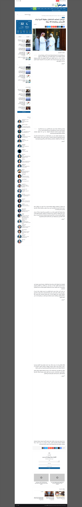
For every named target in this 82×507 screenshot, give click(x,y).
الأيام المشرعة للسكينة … (25, 151)
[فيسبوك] (64, 27)
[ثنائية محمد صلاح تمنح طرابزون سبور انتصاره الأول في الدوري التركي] (28, 45)
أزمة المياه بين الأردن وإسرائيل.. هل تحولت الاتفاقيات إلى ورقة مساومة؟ (26, 127)
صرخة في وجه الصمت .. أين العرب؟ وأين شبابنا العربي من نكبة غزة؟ (26, 201)
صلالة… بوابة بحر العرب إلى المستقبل (25, 141)
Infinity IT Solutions (59, 505)
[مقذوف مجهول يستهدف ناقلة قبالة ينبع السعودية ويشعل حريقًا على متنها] (28, 49)
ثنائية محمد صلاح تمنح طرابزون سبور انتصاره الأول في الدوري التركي (21, 45)
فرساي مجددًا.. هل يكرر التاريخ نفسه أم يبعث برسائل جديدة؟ (26, 137)
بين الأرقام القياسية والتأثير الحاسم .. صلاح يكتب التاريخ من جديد (26, 195)
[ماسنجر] (48, 27)
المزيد (32, 8)
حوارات (49, 8)
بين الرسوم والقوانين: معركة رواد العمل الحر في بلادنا (25, 167)
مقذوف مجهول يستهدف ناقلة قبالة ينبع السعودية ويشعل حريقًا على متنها (21, 49)
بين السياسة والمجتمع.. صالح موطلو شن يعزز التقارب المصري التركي (26, 162)
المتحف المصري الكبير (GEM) (25, 181)
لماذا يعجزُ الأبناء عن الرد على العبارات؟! (25, 147)
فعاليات (35, 8)
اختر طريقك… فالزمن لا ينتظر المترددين (25, 191)
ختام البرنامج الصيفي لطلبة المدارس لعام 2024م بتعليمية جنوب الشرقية (26, 222)
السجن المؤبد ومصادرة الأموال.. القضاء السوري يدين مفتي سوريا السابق (21, 40)
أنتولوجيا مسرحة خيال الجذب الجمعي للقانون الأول (25, 237)
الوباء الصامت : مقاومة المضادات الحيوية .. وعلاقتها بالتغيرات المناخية (25, 232)
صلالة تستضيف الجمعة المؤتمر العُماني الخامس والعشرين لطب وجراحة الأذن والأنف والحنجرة (21, 53)
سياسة (61, 8)
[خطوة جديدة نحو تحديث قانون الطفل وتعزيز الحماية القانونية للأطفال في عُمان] (49, 494)
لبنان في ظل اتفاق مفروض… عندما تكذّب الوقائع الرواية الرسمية (26, 132)
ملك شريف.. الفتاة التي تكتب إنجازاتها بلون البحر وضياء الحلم (25, 177)
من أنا (22, 241)
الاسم (49, 460)
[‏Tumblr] (58, 27)
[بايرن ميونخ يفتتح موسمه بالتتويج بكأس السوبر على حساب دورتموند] (28, 108)
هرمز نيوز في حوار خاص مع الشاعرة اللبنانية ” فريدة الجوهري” (26, 227)
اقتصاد (58, 8)
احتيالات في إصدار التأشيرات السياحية (21, 58)
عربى (60, 15)
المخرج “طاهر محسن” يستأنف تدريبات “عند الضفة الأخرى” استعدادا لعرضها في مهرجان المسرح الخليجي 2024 (25, 217)
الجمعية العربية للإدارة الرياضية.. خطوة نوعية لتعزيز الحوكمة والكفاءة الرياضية (25, 172)
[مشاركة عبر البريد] (46, 27)
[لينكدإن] (60, 27)
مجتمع (42, 8)
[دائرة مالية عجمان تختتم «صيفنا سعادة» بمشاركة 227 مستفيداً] (60, 494)
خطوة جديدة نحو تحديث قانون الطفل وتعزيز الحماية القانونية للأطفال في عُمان (50, 498)
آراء (55, 8)
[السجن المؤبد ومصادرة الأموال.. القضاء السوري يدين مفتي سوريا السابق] (28, 41)
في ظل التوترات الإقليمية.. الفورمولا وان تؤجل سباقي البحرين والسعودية (26, 157)
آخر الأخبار (20, 36)
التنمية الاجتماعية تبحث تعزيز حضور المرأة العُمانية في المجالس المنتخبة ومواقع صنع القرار (38, 498)
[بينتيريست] (56, 27)
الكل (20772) (24, 111)
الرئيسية (64, 8)
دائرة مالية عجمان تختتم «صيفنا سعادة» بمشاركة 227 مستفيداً (60, 498)
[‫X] (62, 27)
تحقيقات (52, 8)
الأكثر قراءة (27, 36)
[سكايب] (50, 27)
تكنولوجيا (38, 8)
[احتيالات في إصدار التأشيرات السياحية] (28, 58)
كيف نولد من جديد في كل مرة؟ (25, 205)
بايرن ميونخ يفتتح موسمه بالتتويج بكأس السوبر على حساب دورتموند (21, 107)
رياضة (45, 8)
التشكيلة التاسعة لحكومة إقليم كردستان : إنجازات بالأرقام (25, 211)
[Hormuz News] (58, 4)
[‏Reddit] (54, 27)
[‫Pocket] (52, 27)
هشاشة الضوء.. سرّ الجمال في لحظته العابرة (25, 186)
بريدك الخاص (49, 463)
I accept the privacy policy (49, 466)
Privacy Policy (63, 505)
